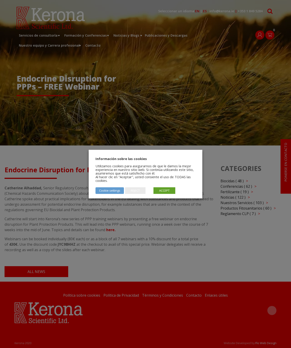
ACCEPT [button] (164, 190)
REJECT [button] (135, 190)
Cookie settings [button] (109, 190)
